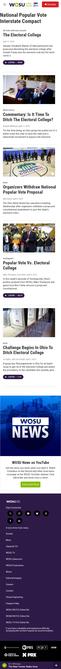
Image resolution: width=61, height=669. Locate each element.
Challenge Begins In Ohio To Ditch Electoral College (28, 350)
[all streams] (57, 665)
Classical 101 (12, 546)
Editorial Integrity (14, 578)
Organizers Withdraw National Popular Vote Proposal (29, 189)
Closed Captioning (14, 597)
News (5, 182)
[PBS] (27, 647)
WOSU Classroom (14, 559)
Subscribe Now (30, 484)
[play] (4, 665)
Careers (9, 584)
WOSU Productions (15, 565)
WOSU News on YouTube (30, 462)
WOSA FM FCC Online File (17, 616)
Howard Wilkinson (10, 126)
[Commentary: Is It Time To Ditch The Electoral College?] (29, 89)
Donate (51, 4)
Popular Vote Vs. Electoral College (26, 265)
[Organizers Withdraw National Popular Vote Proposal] (29, 162)
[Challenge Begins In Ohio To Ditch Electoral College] (29, 322)
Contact (9, 591)
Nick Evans (7, 199)
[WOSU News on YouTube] (30, 426)
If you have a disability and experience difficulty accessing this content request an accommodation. (30, 629)
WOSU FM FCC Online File (17, 610)
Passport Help (12, 603)
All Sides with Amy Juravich (14, 30)
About (9, 572)
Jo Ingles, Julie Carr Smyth (14, 359)
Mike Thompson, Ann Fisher (14, 274)
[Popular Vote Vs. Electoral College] (29, 238)
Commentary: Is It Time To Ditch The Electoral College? (28, 117)
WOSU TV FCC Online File (17, 622)
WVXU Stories (9, 110)
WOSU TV (10, 553)
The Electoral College (22, 34)
